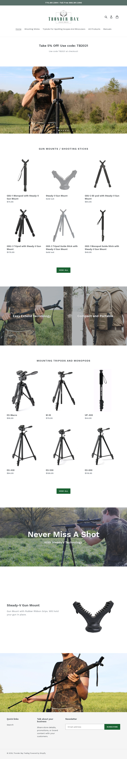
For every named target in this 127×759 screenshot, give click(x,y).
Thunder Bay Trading (21, 753)
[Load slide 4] (66, 130)
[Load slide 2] (61, 130)
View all (63, 270)
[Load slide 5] (68, 130)
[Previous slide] (54, 130)
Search (10, 725)
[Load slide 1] (59, 130)
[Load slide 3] (63, 130)
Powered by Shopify (38, 753)
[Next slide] (72, 130)
